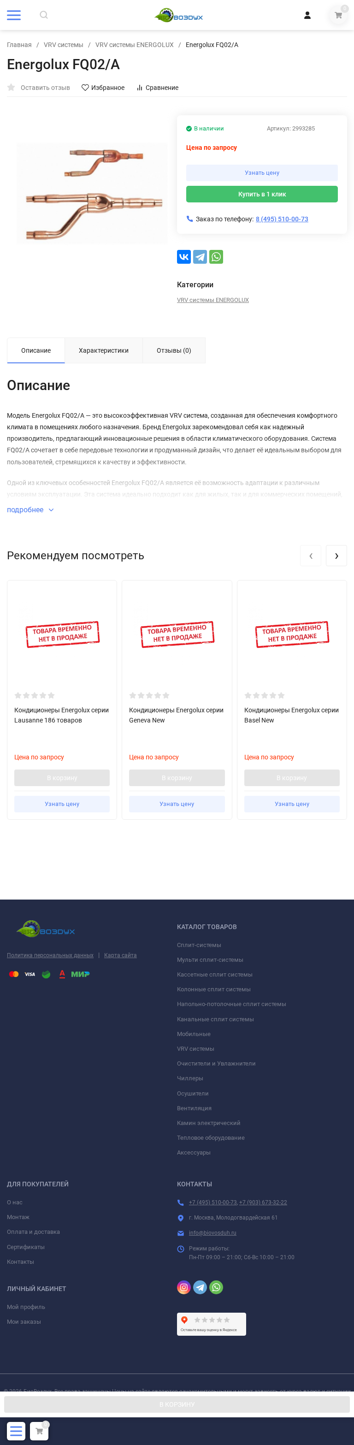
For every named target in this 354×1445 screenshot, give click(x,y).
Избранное (107, 87)
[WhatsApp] (216, 257)
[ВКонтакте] (184, 257)
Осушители (193, 1093)
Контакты (20, 1261)
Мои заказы (24, 1321)
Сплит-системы (199, 945)
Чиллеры (190, 1078)
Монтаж (18, 1217)
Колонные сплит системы (214, 989)
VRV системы (63, 44)
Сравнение (162, 87)
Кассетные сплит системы (215, 974)
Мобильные (194, 1033)
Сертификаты (26, 1247)
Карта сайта (120, 955)
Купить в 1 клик (262, 194)
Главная (19, 44)
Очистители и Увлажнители (216, 1063)
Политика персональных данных (50, 955)
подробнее (26, 509)
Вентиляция (194, 1108)
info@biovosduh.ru (212, 1233)
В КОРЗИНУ (177, 1404)
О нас (15, 1202)
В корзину (62, 778)
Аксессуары (194, 1152)
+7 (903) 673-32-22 (263, 1202)
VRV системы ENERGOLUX (134, 44)
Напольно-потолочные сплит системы (231, 1004)
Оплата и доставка (33, 1231)
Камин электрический (209, 1122)
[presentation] (310, 555)
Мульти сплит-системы (210, 959)
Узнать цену (262, 172)
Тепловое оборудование (211, 1137)
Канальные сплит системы (215, 1019)
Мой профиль (26, 1306)
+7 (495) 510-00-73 (213, 1202)
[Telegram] (200, 257)
